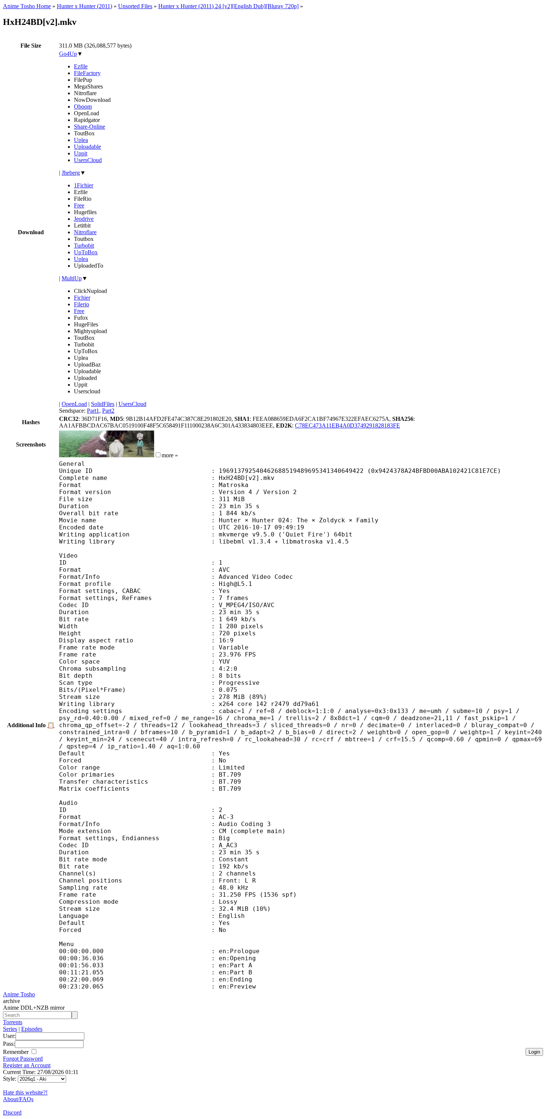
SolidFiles (102, 404)
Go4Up (68, 54)
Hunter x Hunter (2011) (84, 6)
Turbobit (84, 245)
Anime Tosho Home (27, 6)
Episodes (31, 1029)
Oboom (83, 106)
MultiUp (72, 278)
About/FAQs (18, 1099)
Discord (12, 1112)
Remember (16, 1052)
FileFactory (87, 73)
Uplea (81, 140)
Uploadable (87, 146)
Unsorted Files (135, 6)
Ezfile (81, 66)
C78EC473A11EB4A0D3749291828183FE (347, 425)
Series (10, 1029)
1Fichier (83, 185)
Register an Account (27, 1065)
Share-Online (89, 126)
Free (79, 205)
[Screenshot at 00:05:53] (130, 455)
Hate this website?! (25, 1092)
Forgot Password (23, 1058)
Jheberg (71, 173)
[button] (158, 454)
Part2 (108, 410)
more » (170, 455)
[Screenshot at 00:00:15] (83, 455)
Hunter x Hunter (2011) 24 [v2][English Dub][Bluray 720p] (228, 6)
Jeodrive (84, 219)
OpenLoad (74, 404)
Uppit (80, 153)
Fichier (82, 297)
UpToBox (86, 252)
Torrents (12, 1022)
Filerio (81, 304)
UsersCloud (88, 160)
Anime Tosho (19, 994)
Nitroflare (85, 232)
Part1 (93, 410)
